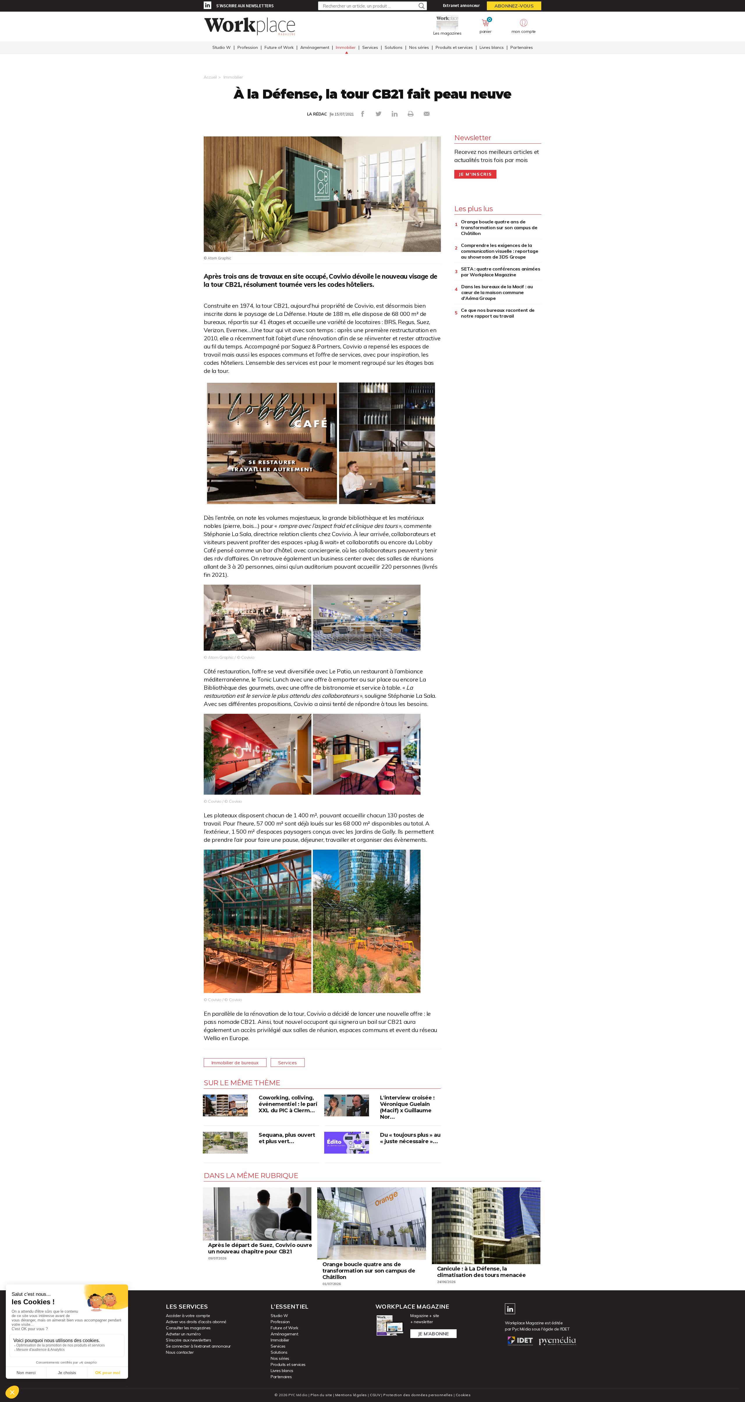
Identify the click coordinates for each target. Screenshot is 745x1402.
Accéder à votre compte (188, 1315)
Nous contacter (180, 1352)
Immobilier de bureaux (235, 1062)
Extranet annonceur (461, 5)
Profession (247, 47)
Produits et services (454, 47)
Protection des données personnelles (418, 1395)
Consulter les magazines (188, 1327)
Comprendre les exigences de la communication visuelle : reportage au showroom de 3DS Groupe (499, 251)
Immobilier (346, 47)
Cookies (463, 1395)
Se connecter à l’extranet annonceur (198, 1346)
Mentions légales (351, 1395)
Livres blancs (492, 47)
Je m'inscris (475, 174)
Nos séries (419, 47)
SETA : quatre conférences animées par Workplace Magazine (500, 271)
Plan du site (321, 1395)
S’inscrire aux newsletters (245, 5)
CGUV (375, 1395)
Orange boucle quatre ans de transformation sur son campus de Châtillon (499, 227)
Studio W (221, 47)
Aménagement (314, 47)
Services (370, 47)
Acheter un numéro (183, 1334)
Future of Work (279, 47)
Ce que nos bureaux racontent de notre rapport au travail (498, 313)
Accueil (210, 77)
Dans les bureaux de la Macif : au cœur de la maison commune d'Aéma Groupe (497, 292)
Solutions (393, 47)
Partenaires (521, 47)
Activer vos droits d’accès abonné (196, 1321)
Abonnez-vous (514, 6)
